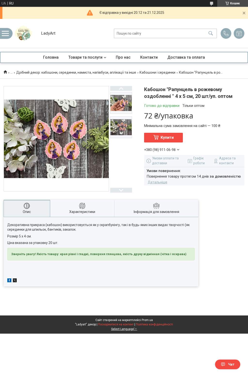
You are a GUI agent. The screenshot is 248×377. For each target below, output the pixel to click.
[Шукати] (211, 33)
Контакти (149, 57)
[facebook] (9, 281)
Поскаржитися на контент (116, 324)
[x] (15, 281)
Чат (231, 364)
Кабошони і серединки (157, 72)
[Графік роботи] (239, 33)
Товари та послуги (85, 57)
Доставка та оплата (186, 57)
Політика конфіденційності (154, 324)
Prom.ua (147, 320)
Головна (51, 57)
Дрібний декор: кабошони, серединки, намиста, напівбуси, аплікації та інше (76, 72)
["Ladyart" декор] (25, 33)
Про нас (123, 57)
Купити (167, 137)
